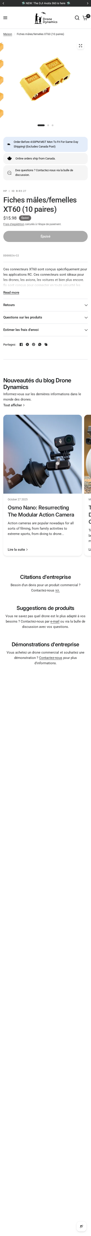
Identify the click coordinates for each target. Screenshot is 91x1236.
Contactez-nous (50, 658)
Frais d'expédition (13, 224)
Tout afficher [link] (12, 405)
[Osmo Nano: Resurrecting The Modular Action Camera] (42, 454)
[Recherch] (77, 18)
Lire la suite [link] (16, 549)
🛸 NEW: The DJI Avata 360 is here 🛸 (45, 3)
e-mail (54, 621)
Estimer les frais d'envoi (21, 330)
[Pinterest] (33, 344)
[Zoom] (80, 45)
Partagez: (9, 344)
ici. (57, 590)
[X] (27, 344)
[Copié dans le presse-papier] (46, 344)
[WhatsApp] (39, 344)
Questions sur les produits (22, 317)
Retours (9, 305)
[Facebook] (21, 344)
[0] (84, 18)
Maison (7, 34)
